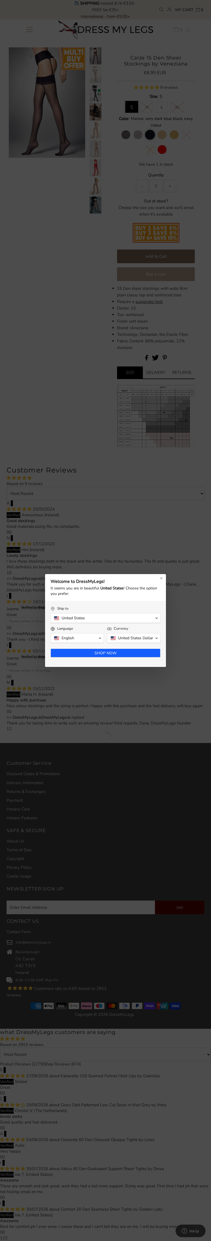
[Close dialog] (161, 578)
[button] (105, 618)
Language (65, 628)
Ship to (62, 608)
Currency (121, 628)
